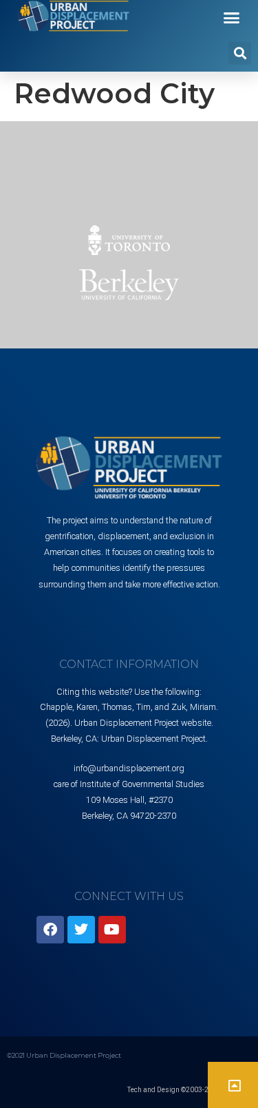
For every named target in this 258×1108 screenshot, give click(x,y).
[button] (232, 18)
